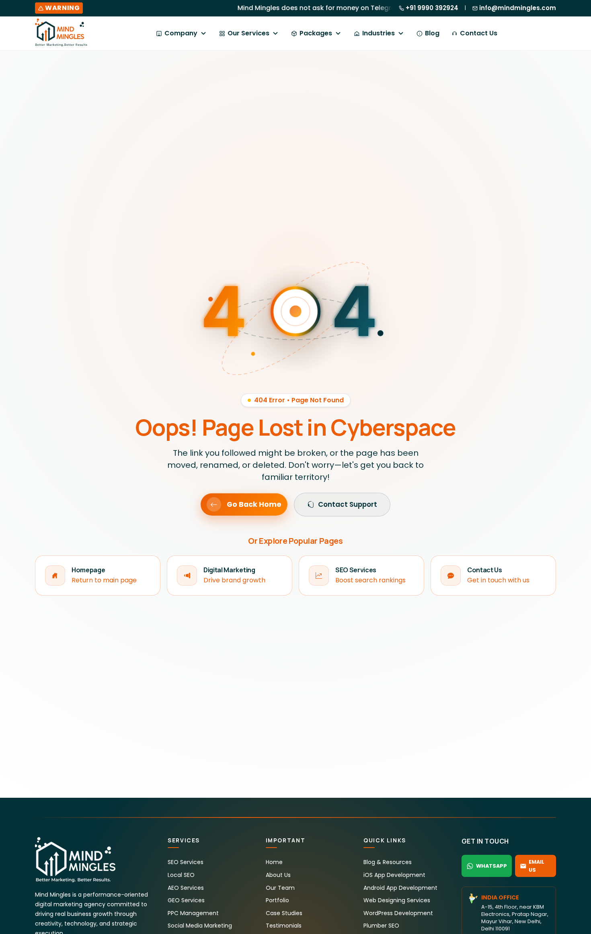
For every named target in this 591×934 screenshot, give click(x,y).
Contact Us (478, 33)
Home (274, 862)
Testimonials (284, 926)
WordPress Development (398, 913)
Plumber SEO (381, 926)
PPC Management (193, 913)
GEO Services (186, 900)
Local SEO (181, 875)
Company (180, 33)
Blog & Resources (387, 862)
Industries (378, 33)
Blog (432, 33)
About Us (278, 875)
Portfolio (277, 900)
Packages (316, 33)
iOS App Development (394, 875)
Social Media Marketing (200, 926)
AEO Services (186, 888)
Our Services (248, 33)
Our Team (280, 888)
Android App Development (400, 888)
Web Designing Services (396, 900)
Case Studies (284, 913)
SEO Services (185, 862)
